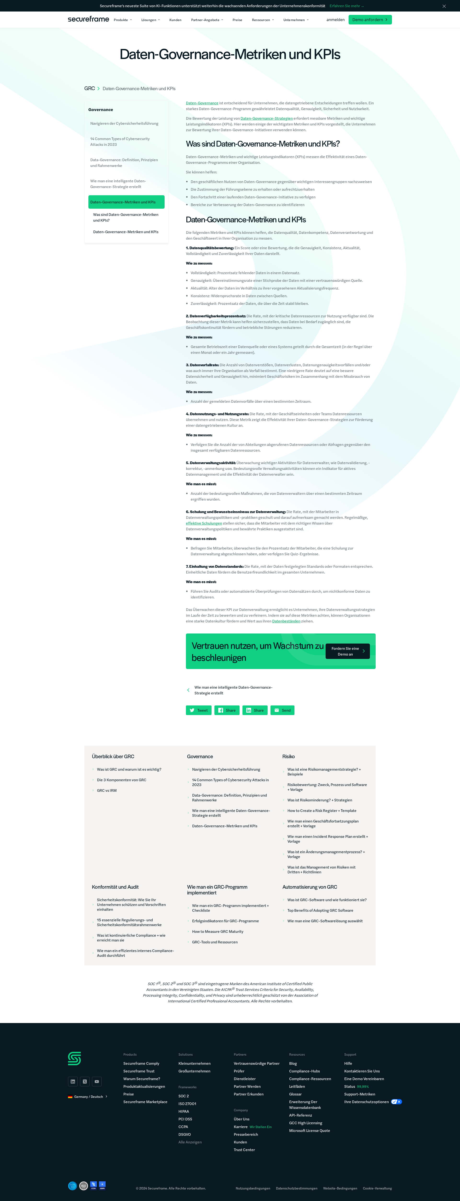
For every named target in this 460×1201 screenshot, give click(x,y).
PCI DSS (185, 1119)
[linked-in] (73, 1081)
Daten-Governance (202, 103)
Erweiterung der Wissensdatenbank (305, 1104)
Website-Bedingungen (340, 1188)
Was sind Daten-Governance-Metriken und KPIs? (125, 217)
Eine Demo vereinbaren (364, 1078)
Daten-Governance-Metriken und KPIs (122, 202)
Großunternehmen (194, 1071)
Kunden (240, 1142)
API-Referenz (300, 1115)
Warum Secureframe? (141, 1078)
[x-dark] (85, 1081)
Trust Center (244, 1149)
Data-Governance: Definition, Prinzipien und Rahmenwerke (124, 162)
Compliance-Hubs (304, 1071)
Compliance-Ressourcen (310, 1078)
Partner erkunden (249, 1094)
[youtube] (97, 1081)
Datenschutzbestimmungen (296, 1188)
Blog (293, 1063)
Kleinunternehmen (194, 1063)
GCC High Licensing (305, 1122)
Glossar (295, 1094)
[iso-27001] (83, 1185)
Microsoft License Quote (309, 1130)
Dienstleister (245, 1078)
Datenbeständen (286, 621)
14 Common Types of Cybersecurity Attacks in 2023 (120, 141)
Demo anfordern (367, 19)
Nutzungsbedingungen (253, 1188)
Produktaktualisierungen (144, 1086)
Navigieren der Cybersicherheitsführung (124, 123)
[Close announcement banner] (444, 6)
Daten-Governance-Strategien (267, 118)
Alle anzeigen (190, 1142)
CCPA (183, 1126)
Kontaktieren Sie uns (362, 1071)
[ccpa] (93, 1185)
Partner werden (247, 1086)
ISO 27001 (187, 1103)
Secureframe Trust (139, 1071)
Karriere (253, 1126)
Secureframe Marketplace (145, 1101)
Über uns (241, 1119)
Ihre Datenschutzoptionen (366, 1101)
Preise (128, 1094)
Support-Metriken (359, 1094)
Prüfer (239, 1071)
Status (349, 1086)
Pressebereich (246, 1134)
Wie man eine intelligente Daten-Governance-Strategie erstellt (118, 183)
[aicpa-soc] (72, 1185)
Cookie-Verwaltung (377, 1188)
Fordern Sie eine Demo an (345, 651)
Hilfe (348, 1063)
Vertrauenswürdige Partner (257, 1063)
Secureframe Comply (141, 1063)
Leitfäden (297, 1086)
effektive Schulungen (204, 523)
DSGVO (184, 1134)
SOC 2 (183, 1096)
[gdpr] (102, 1185)
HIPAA (183, 1111)
